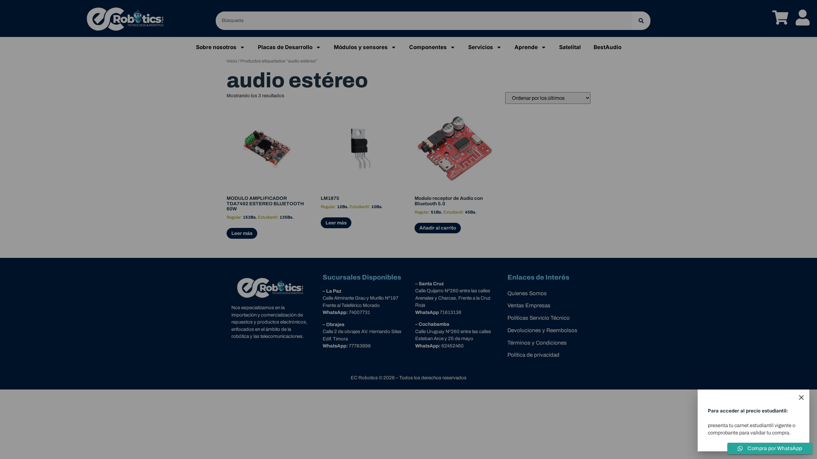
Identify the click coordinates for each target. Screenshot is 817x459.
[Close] (801, 397)
